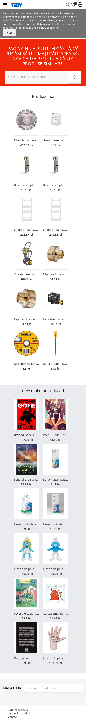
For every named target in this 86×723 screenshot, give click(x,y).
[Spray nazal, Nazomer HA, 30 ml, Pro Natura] (55, 459)
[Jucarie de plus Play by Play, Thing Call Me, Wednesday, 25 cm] (55, 637)
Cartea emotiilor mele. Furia (61, 613)
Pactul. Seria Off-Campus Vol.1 (63, 435)
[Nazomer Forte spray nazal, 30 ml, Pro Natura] (26, 503)
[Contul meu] (80, 5)
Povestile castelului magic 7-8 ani (36, 613)
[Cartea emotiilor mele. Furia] (55, 593)
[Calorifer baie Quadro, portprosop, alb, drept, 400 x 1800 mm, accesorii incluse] (26, 209)
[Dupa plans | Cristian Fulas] (26, 637)
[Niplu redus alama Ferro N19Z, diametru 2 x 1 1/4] (26, 298)
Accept (10, 32)
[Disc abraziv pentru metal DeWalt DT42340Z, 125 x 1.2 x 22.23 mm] (26, 343)
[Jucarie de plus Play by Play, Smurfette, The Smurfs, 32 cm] (26, 548)
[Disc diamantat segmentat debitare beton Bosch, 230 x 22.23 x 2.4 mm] (26, 120)
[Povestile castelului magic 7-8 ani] (26, 593)
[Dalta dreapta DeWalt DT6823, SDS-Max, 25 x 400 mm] (55, 343)
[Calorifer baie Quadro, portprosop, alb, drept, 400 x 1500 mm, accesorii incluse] (55, 209)
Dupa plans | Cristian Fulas (32, 658)
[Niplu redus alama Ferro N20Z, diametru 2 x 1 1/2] (55, 254)
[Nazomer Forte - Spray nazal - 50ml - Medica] (55, 503)
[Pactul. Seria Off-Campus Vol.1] (55, 414)
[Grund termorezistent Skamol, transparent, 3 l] (55, 120)
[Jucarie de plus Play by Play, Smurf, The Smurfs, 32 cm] (55, 548)
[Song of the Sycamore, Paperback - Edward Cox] (26, 459)
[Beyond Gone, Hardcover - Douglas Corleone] (26, 414)
